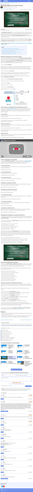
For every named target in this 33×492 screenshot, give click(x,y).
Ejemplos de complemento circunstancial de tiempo (27, 352)
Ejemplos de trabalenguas (5, 336)
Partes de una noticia (5, 330)
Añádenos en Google (29, 29)
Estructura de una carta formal (6, 331)
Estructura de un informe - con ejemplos (7, 339)
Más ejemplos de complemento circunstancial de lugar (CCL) (12, 52)
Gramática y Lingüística (20, 309)
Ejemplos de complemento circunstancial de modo (28, 357)
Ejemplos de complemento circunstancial (10, 351)
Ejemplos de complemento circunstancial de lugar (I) (11, 48)
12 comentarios (15, 6)
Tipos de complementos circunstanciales (9, 51)
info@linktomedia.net (24, 390)
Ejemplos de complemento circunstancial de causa (12, 362)
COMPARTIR (29, 1)
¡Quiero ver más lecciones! (16, 369)
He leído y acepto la (7, 385)
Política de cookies (3, 491)
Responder (6, 411)
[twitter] (2, 486)
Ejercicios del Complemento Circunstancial (9, 53)
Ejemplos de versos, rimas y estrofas (7, 333)
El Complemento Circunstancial (27, 346)
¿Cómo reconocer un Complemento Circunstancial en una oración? (13, 49)
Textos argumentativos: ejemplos (6, 340)
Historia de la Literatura (21, 325)
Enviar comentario (28, 386)
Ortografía (15, 325)
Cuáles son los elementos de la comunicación (8, 337)
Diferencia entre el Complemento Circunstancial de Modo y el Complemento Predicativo (28, 363)
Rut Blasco (5, 8)
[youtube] (4, 486)
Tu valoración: (11, 383)
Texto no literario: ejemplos (6, 334)
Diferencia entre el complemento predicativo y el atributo (11, 347)
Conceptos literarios (28, 325)
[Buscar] (31, 1)
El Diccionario (7, 325)
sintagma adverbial (27, 161)
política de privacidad (9, 385)
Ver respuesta (2, 411)
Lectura (11, 325)
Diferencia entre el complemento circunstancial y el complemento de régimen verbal (16, 44)
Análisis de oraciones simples (5, 4)
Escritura (3, 325)
